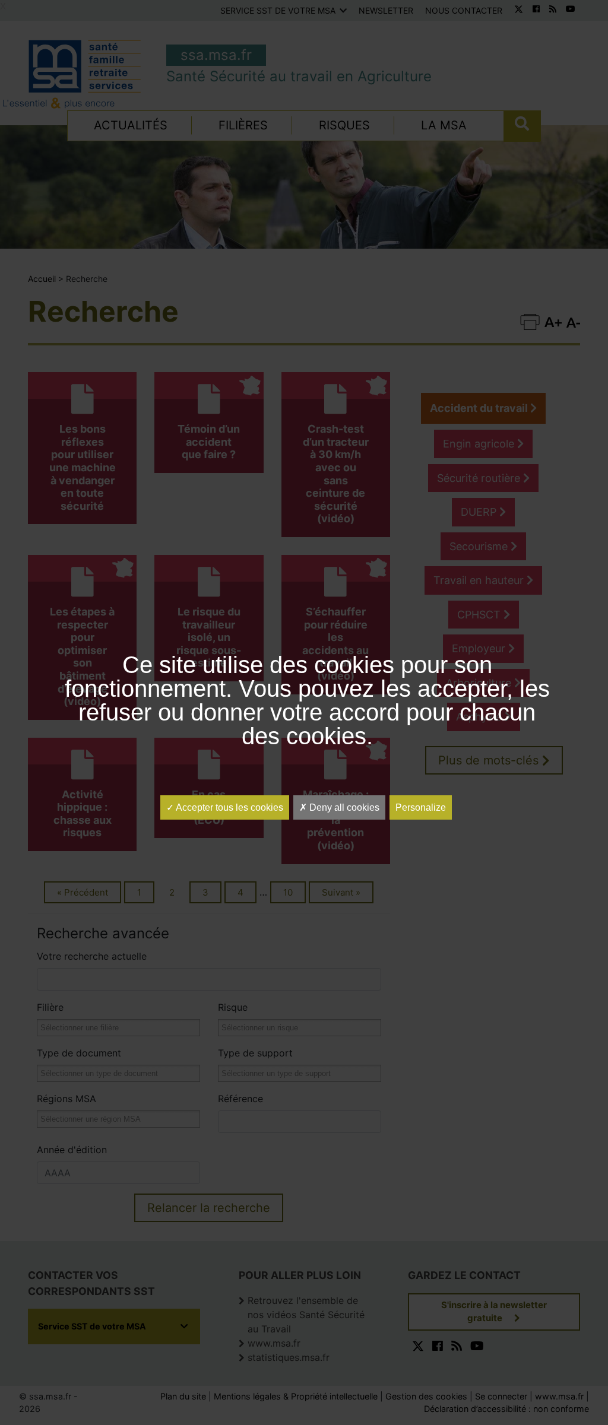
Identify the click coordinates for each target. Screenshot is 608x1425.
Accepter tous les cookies (228, 807)
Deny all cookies (343, 807)
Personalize (420, 807)
